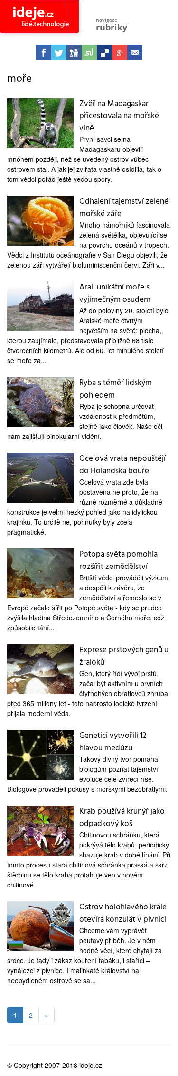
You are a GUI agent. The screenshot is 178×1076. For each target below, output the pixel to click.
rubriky (111, 24)
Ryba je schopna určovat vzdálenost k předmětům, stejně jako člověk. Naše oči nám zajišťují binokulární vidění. (84, 421)
